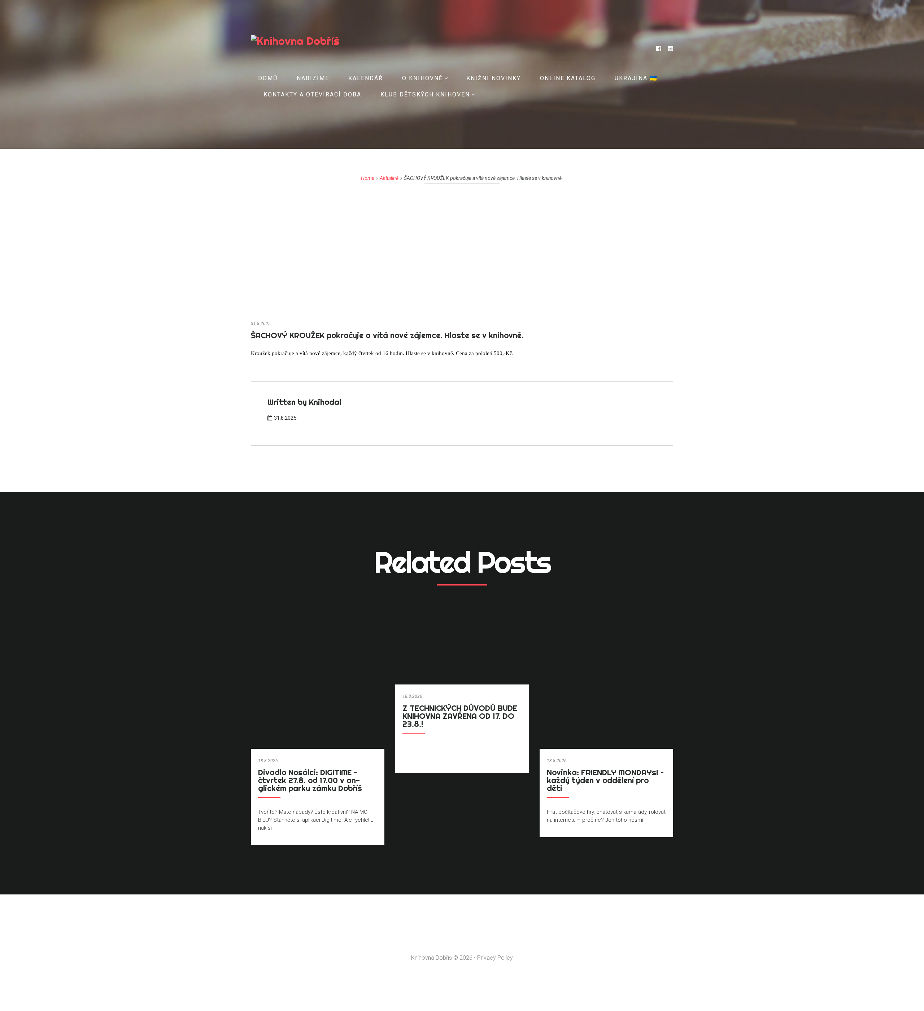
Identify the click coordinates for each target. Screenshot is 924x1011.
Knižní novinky (493, 78)
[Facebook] (658, 49)
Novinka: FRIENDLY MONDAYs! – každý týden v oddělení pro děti (605, 780)
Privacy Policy (495, 957)
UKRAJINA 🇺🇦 (636, 78)
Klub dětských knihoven (425, 94)
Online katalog (568, 78)
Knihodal (325, 402)
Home (367, 178)
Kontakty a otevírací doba (312, 94)
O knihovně (422, 78)
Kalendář (365, 78)
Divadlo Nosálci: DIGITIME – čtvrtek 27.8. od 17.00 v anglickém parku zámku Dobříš (310, 780)
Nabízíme (313, 78)
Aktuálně (389, 178)
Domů (268, 78)
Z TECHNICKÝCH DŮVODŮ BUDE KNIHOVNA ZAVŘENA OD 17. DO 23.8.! (459, 716)
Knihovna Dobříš (431, 957)
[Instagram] (670, 49)
